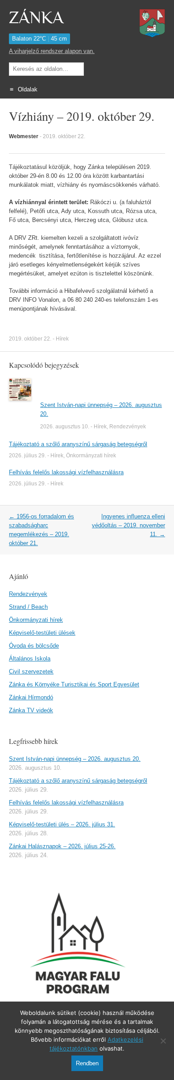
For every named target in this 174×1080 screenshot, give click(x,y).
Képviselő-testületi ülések (42, 632)
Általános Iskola (29, 658)
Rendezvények (127, 426)
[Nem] (162, 1040)
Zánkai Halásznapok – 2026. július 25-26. (62, 846)
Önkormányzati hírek (91, 455)
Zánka (36, 18)
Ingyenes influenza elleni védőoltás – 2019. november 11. (128, 525)
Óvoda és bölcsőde (34, 645)
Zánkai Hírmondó (31, 697)
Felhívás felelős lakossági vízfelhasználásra (66, 472)
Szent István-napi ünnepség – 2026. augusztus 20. (75, 759)
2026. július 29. (27, 455)
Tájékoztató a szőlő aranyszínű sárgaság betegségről (78, 444)
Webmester (23, 136)
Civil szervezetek (31, 671)
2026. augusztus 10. (64, 426)
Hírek (62, 339)
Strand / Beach (28, 607)
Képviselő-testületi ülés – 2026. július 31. (62, 824)
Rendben (87, 1063)
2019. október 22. (64, 136)
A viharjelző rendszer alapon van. (52, 51)
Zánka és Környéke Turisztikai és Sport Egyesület (74, 684)
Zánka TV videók (31, 710)
